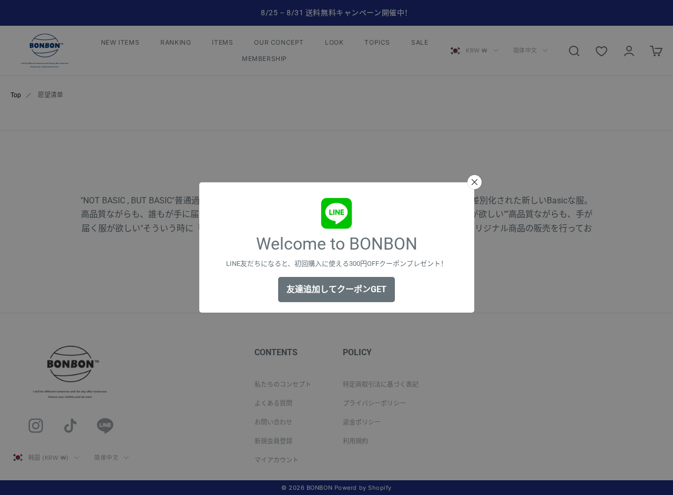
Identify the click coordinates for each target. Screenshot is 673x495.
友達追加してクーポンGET (336, 289)
